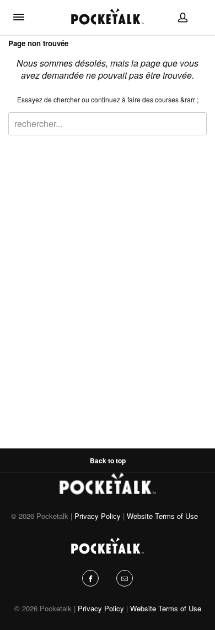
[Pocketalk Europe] (107, 15)
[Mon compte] (182, 17)
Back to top (108, 460)
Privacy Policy (97, 516)
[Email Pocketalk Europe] (124, 578)
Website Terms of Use (162, 516)
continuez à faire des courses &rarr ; (144, 99)
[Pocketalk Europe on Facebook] (90, 578)
